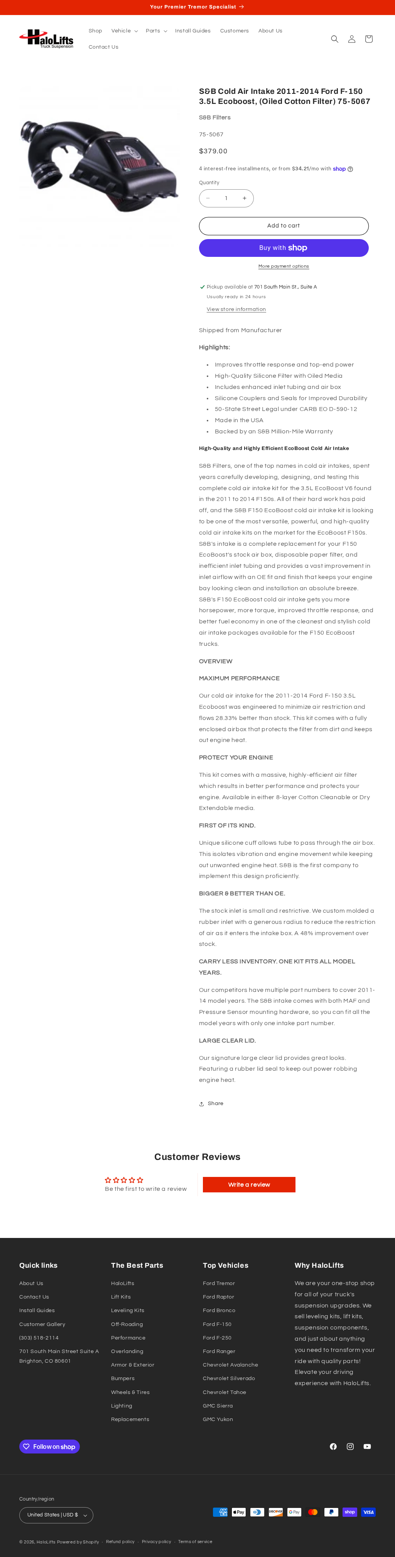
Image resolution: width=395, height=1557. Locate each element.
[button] (124, 31)
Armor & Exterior (133, 1365)
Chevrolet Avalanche (230, 1365)
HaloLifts (122, 1283)
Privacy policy (156, 1542)
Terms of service (195, 1542)
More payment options (283, 266)
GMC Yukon (218, 1419)
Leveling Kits (128, 1310)
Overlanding (127, 1351)
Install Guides (37, 1310)
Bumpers (123, 1378)
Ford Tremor (219, 1283)
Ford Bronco (219, 1310)
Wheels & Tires (130, 1392)
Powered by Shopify (78, 1542)
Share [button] (216, 1103)
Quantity (209, 182)
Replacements (130, 1419)
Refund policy (120, 1542)
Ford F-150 (217, 1324)
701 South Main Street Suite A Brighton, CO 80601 (59, 1356)
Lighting (121, 1406)
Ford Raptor (219, 1297)
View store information (236, 309)
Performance (128, 1338)
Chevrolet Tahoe (224, 1392)
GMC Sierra (218, 1406)
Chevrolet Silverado (229, 1378)
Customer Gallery (42, 1324)
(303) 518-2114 (39, 1338)
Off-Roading (127, 1324)
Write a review (249, 1185)
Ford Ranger (219, 1351)
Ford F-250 (217, 1338)
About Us (31, 1283)
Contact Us (34, 1297)
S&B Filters (215, 117)
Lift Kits (121, 1297)
